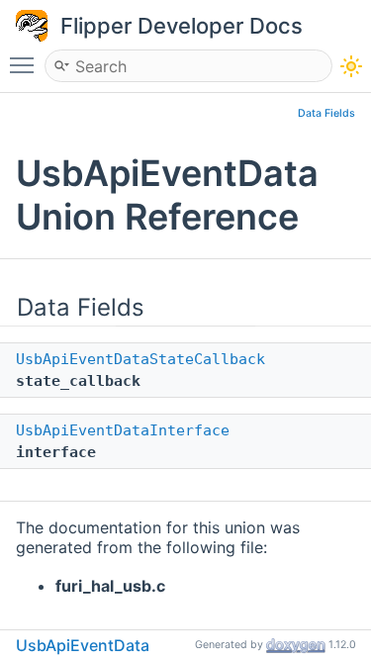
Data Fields (326, 113)
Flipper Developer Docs (181, 26)
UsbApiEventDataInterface (123, 430)
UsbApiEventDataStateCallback (140, 359)
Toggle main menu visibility (26, 64)
